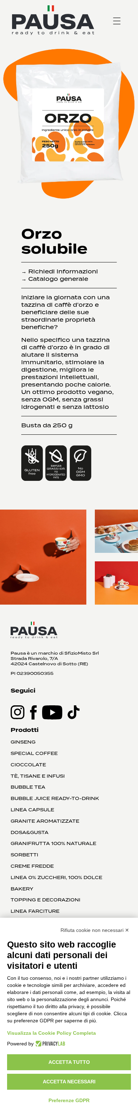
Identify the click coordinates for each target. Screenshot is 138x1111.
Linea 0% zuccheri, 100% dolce (56, 878)
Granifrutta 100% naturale (53, 843)
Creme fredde (32, 866)
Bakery (22, 889)
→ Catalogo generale (54, 279)
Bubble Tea (28, 787)
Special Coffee (34, 753)
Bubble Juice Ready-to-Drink (55, 798)
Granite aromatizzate (45, 821)
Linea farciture (35, 911)
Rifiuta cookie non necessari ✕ (95, 930)
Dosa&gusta (29, 832)
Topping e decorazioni (45, 900)
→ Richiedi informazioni (59, 271)
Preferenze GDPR (69, 1100)
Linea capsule (32, 810)
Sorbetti (24, 855)
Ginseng (23, 742)
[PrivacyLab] (49, 1043)
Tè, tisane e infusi (38, 776)
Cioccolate (28, 765)
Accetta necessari (69, 1081)
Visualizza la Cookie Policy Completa (51, 1033)
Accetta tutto (69, 1062)
